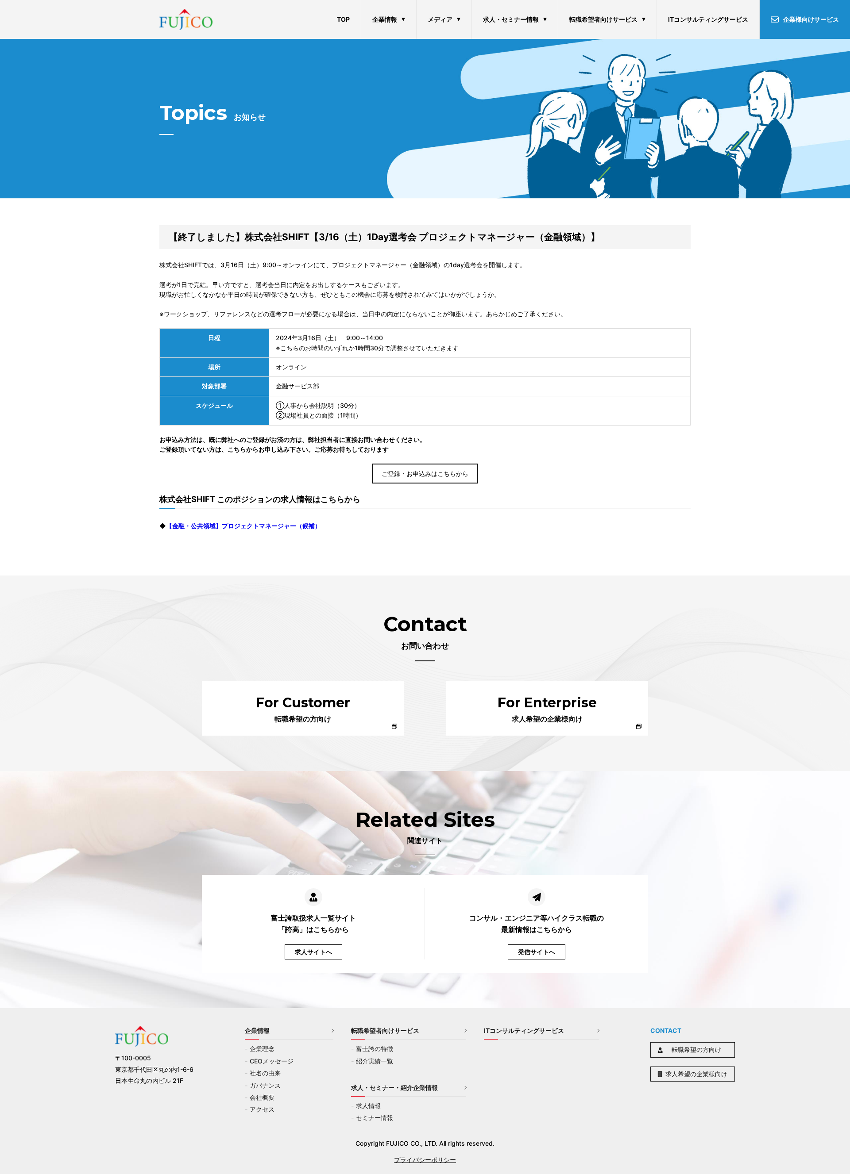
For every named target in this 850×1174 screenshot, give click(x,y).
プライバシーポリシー (425, 1159)
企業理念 (262, 1048)
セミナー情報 (374, 1117)
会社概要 (262, 1097)
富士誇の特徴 (374, 1048)
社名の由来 (265, 1073)
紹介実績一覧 (374, 1061)
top (343, 19)
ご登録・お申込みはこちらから (425, 473)
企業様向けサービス (811, 19)
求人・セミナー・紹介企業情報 (394, 1087)
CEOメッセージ (272, 1061)
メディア (440, 19)
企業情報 (384, 19)
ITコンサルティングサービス (708, 19)
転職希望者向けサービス (603, 19)
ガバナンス (265, 1085)
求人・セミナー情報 (511, 19)
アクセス (262, 1109)
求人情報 (368, 1105)
